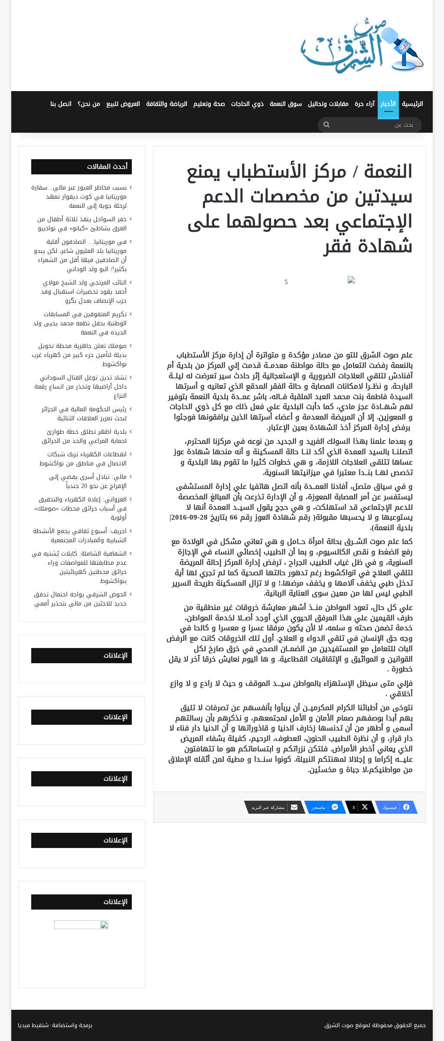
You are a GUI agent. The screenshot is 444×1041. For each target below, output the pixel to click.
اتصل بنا (61, 104)
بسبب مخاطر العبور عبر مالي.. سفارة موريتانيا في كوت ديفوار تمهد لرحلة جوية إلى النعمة (79, 196)
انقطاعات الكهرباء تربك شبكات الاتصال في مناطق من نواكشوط (83, 459)
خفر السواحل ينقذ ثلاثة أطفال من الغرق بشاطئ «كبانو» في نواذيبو (82, 224)
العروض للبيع (123, 104)
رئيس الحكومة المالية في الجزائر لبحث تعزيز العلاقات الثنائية (84, 414)
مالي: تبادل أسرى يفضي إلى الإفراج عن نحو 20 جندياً (88, 481)
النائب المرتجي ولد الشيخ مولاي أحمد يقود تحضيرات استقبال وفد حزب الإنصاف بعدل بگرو (84, 291)
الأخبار (388, 104)
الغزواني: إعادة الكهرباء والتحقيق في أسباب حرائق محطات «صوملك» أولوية (80, 508)
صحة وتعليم (209, 104)
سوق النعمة (286, 104)
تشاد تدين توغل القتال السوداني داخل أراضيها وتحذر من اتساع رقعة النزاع (80, 386)
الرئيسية (412, 104)
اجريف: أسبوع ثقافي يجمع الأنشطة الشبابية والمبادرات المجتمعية (80, 536)
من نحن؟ (89, 104)
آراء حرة (365, 104)
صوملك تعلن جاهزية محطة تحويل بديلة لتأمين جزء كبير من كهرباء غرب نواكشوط (79, 355)
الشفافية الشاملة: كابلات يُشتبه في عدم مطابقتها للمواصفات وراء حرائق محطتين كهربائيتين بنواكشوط (79, 567)
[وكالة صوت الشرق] (362, 45)
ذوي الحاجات (247, 104)
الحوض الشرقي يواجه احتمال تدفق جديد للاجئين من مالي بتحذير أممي (80, 599)
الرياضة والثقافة (166, 104)
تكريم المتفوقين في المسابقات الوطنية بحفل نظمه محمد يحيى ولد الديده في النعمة (80, 323)
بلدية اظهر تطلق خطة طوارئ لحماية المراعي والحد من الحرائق (84, 436)
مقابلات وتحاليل (328, 104)
